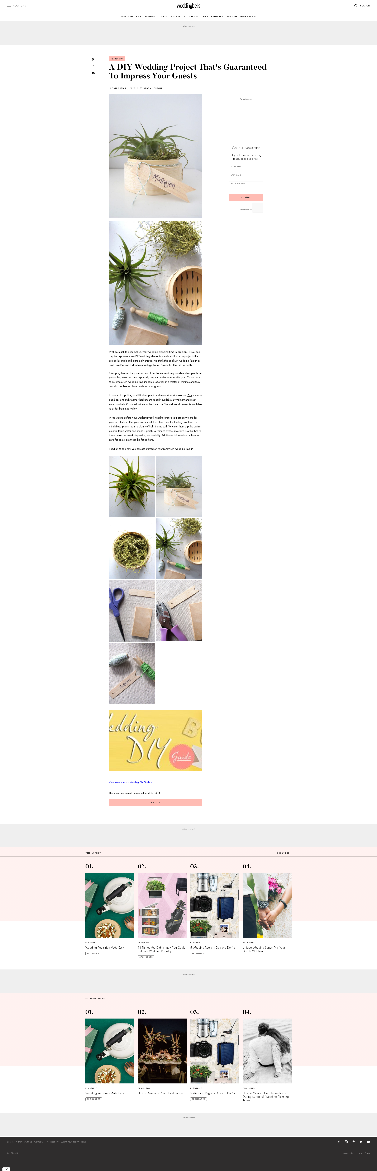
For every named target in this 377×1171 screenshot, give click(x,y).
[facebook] (339, 1142)
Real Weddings (130, 16)
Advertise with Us (24, 1141)
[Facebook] (93, 66)
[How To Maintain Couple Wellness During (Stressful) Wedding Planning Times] (267, 1051)
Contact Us (39, 1141)
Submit (246, 197)
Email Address (238, 184)
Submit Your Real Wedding (73, 1141)
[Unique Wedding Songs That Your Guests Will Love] (267, 905)
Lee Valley (131, 409)
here (150, 440)
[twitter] (361, 1142)
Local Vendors (212, 16)
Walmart (180, 400)
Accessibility (52, 1141)
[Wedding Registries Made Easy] (109, 905)
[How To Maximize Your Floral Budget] (162, 1051)
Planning (151, 16)
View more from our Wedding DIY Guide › (130, 782)
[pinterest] (353, 1142)
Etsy (189, 395)
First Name (236, 166)
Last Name (236, 175)
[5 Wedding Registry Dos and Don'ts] (214, 905)
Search (10, 1141)
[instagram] (346, 1142)
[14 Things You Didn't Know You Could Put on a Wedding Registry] (162, 905)
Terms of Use (364, 1153)
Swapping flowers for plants (124, 373)
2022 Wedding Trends (241, 16)
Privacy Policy (348, 1153)
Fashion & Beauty (173, 16)
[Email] (93, 73)
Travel (193, 16)
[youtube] (368, 1142)
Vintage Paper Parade (155, 365)
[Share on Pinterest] (93, 59)
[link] (188, 6)
